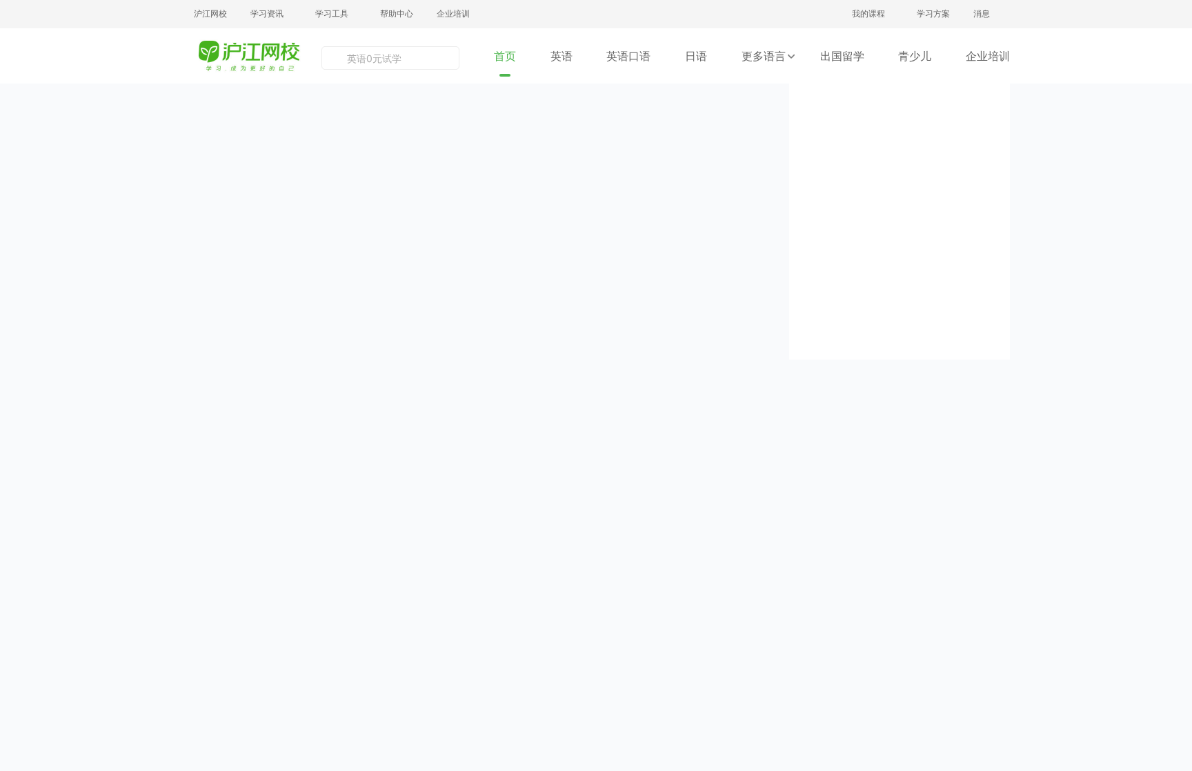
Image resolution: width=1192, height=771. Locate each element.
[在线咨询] (1167, 459)
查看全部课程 (244, 500)
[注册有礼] (1167, 400)
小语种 (696, 511)
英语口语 (628, 56)
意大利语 (638, 511)
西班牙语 (695, 462)
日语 (696, 56)
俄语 (695, 486)
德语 (638, 462)
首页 (505, 56)
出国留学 (842, 56)
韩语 (638, 438)
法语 (695, 438)
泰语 (638, 486)
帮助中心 (396, 13)
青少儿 (914, 56)
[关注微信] (1167, 519)
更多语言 (764, 56)
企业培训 (453, 13)
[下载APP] (1167, 578)
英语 (561, 56)
